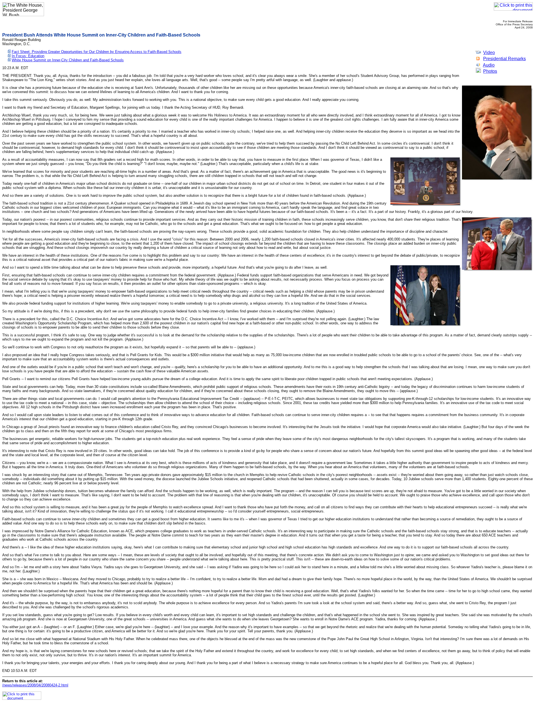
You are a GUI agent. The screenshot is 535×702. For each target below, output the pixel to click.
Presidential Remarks (504, 58)
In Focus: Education (28, 56)
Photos (490, 71)
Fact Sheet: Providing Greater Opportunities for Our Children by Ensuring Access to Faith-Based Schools (96, 52)
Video (489, 52)
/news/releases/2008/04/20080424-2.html (35, 685)
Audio (489, 65)
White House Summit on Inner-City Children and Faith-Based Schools (68, 60)
